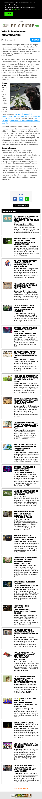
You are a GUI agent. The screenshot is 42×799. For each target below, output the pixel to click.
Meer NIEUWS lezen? (21, 788)
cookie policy (16, 9)
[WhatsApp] (27, 199)
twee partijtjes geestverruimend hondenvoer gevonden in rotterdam (21, 121)
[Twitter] (21, 199)
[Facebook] (15, 199)
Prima (9, 14)
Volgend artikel (20, 205)
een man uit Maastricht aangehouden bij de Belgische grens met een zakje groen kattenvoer (21, 116)
